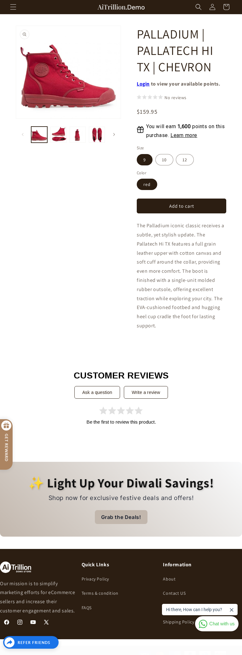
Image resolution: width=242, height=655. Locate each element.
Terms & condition (100, 593)
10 (164, 160)
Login (143, 83)
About (169, 579)
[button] (13, 7)
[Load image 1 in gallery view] (39, 135)
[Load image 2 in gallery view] (58, 135)
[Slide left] (23, 134)
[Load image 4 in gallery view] (97, 135)
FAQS (87, 607)
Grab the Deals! (121, 517)
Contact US (174, 593)
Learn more (183, 135)
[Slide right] (114, 134)
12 (184, 160)
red (147, 184)
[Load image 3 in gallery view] (78, 135)
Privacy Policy (95, 579)
